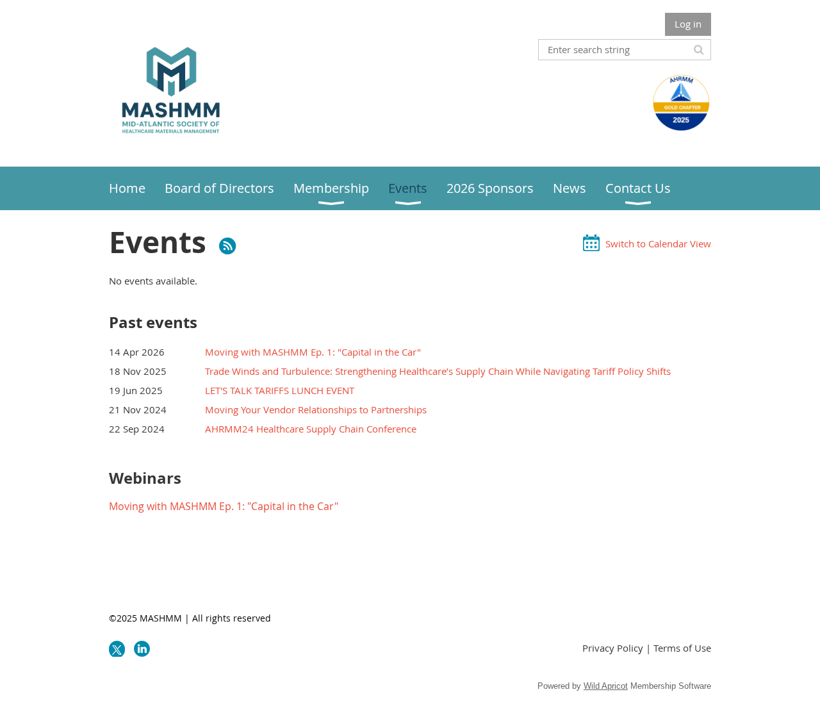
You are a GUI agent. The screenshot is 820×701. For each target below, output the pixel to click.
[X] (117, 649)
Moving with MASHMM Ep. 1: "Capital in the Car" (313, 351)
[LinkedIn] (142, 649)
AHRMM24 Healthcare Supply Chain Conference (310, 428)
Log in (688, 23)
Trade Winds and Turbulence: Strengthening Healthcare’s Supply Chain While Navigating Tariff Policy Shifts (438, 371)
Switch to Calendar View (658, 243)
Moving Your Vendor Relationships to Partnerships (316, 409)
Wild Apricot (606, 686)
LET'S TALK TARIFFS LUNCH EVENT (279, 390)
